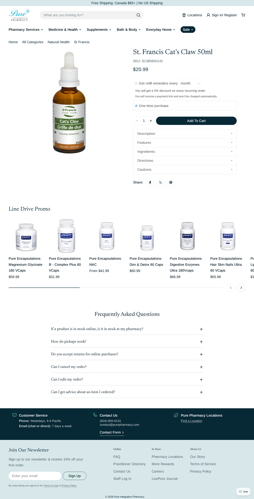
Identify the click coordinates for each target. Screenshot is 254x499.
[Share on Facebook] (150, 182)
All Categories (32, 42)
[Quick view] (39, 226)
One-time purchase (153, 106)
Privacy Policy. (69, 485)
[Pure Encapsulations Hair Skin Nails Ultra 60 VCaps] (227, 235)
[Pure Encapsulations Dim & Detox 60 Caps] (147, 235)
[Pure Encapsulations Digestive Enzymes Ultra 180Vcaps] (187, 235)
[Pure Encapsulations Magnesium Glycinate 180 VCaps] (26, 235)
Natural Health (59, 42)
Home (13, 42)
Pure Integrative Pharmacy (129, 496)
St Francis (82, 42)
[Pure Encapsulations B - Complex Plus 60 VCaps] (66, 235)
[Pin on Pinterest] (171, 182)
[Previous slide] (231, 288)
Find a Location (191, 421)
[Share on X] (160, 182)
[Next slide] (241, 288)
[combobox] (91, 15)
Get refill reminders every (159, 83)
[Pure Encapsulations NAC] (106, 235)
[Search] (138, 15)
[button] (185, 133)
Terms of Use (51, 485)
